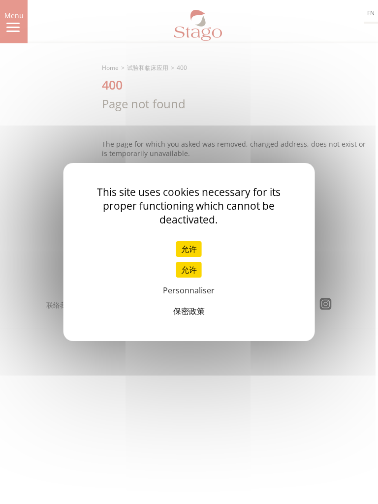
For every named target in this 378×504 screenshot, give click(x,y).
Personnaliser (189, 290)
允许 (189, 249)
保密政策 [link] (189, 311)
